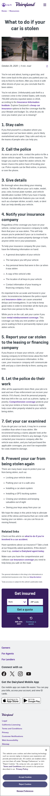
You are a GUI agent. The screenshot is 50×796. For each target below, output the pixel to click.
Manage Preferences (25, 791)
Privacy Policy (22, 769)
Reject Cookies (25, 784)
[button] (46, 66)
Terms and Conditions (12, 766)
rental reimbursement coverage (22, 317)
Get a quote (25, 609)
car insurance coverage (22, 560)
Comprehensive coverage (22, 402)
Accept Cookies (25, 777)
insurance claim (14, 299)
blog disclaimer (35, 577)
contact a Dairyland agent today (28, 551)
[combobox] (8, 601)
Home (4, 11)
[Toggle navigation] (44, 5)
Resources (14, 11)
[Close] (46, 750)
